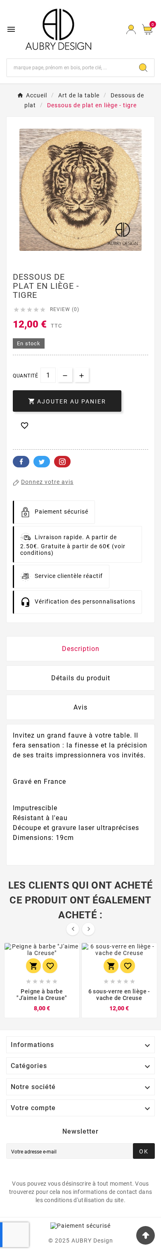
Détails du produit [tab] (80, 678)
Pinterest (62, 461)
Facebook (21, 461)
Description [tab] (80, 649)
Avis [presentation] (80, 707)
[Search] (143, 67)
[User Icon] (131, 29)
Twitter (41, 461)
